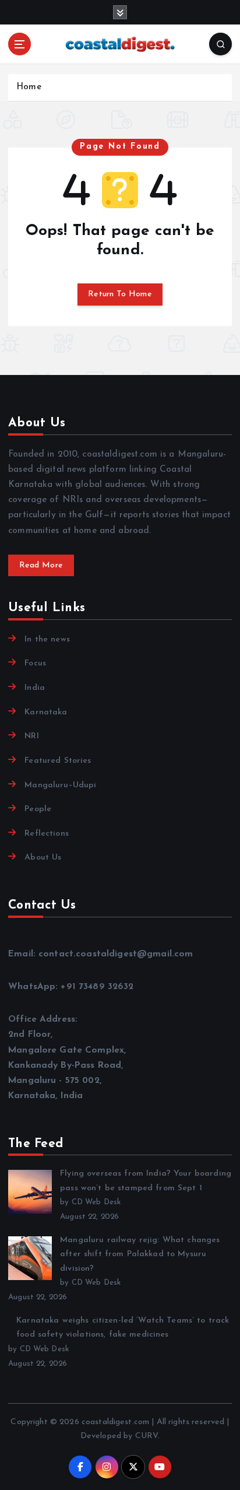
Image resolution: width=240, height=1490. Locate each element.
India (34, 687)
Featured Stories (57, 760)
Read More (41, 565)
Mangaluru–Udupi (60, 785)
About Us (42, 857)
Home (28, 87)
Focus (35, 663)
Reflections (46, 833)
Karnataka (45, 712)
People (37, 809)
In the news (47, 639)
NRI (31, 736)
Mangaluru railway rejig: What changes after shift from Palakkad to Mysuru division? (140, 1254)
